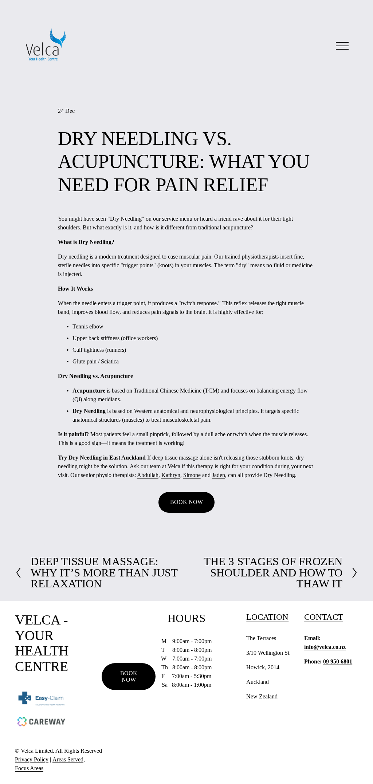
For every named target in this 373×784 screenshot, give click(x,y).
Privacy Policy (31, 759)
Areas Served (67, 759)
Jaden (218, 475)
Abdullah (147, 475)
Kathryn (170, 475)
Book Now (186, 502)
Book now (128, 676)
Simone (192, 475)
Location (267, 617)
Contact (323, 617)
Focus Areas (29, 768)
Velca (27, 751)
